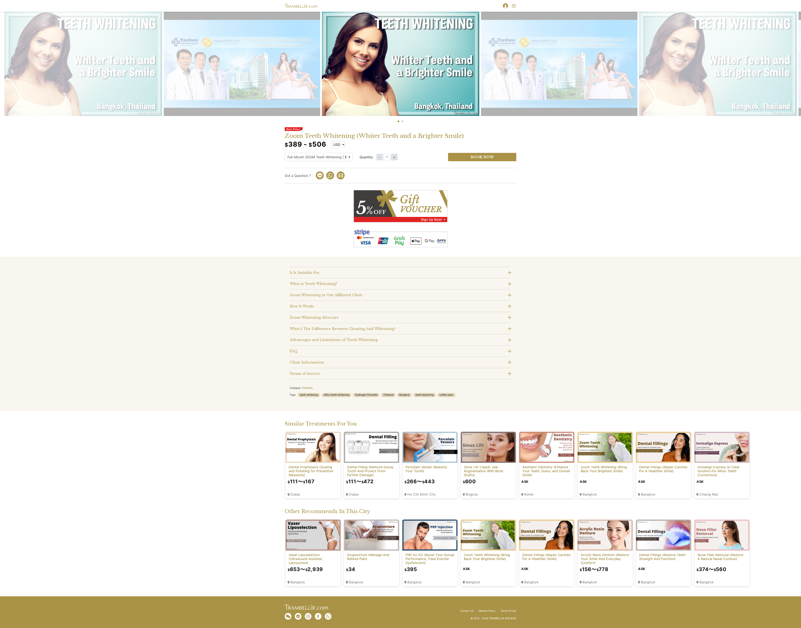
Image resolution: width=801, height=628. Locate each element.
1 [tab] (398, 121)
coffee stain (446, 394)
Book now (482, 157)
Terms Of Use (508, 611)
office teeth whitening (336, 394)
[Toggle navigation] (513, 5)
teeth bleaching (425, 394)
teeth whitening (309, 394)
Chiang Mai (708, 494)
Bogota (472, 494)
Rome (529, 494)
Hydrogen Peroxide (366, 394)
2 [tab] (402, 121)
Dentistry (307, 387)
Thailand (388, 394)
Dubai (295, 494)
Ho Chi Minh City (421, 494)
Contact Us (467, 611)
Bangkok (404, 394)
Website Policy (487, 611)
